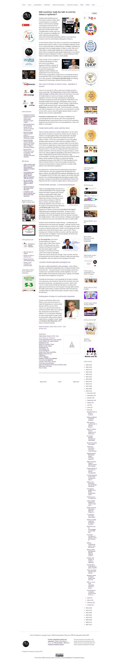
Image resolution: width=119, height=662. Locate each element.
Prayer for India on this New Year (29, 256)
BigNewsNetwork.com (45, 353)
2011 (87, 615)
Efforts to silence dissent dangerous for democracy (91, 431)
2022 (87, 374)
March (89, 600)
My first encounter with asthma (92, 443)
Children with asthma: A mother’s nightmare (90, 560)
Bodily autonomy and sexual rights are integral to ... (91, 510)
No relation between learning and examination (91, 438)
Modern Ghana (43, 346)
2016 (87, 388)
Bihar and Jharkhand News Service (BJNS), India (52, 364)
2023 (87, 372)
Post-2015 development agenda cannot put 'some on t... (92, 537)
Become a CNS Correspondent (73, 635)
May (88, 409)
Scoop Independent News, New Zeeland (50, 339)
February (90, 602)
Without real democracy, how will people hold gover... (92, 484)
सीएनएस (87, 4)
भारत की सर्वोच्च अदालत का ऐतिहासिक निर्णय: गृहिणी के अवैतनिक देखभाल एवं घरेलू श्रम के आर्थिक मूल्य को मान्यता (29, 175)
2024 (87, 369)
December (90, 393)
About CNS (86, 635)
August (89, 402)
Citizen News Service (45, 336)
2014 (87, 608)
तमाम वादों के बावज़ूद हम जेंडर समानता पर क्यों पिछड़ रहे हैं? (29, 188)
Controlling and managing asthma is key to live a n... (91, 592)
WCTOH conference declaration (64, 173)
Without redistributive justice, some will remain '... (91, 545)
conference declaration (56, 152)
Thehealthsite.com (44, 349)
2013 (87, 610)
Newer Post (43, 381)
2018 (87, 384)
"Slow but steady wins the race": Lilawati (91, 571)
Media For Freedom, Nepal (46, 344)
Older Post (76, 381)
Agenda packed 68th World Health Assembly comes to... (91, 456)
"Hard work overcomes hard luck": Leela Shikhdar (92, 449)
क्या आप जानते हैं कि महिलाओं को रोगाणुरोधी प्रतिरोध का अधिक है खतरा (28, 182)
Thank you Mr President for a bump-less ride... (28, 264)
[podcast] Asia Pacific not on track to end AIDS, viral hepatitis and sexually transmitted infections (29, 153)
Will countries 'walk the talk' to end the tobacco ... (92, 424)
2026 (87, 365)
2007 (87, 624)
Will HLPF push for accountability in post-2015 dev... (91, 529)
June (88, 407)
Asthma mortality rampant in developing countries (91, 522)
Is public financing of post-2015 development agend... (92, 477)
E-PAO (41, 357)
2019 (87, 381)
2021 (87, 376)
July (88, 405)
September (90, 400)
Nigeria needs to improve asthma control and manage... (91, 464)
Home (23, 4)
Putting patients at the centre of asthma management (92, 470)
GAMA (81, 4)
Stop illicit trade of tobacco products (92, 413)
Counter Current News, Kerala (47, 361)
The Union (60, 211)
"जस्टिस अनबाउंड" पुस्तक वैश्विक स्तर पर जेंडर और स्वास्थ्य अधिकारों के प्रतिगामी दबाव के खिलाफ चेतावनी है (29, 167)
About (93, 4)
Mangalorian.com (44, 342)
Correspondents (38, 4)
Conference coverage (72, 4)
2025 (87, 367)
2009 (87, 619)
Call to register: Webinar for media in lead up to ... (91, 503)
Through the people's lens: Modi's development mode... (91, 491)
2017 (87, 386)
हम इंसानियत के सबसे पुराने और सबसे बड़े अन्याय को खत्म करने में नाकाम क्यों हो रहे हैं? (29, 194)
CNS (43, 657)
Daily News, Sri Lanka (45, 366)
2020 (87, 379)
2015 (87, 391)
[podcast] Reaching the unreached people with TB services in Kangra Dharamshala (29, 127)
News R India (43, 368)
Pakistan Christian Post (45, 358)
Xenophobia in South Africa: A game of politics (92, 566)
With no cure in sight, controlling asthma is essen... (91, 585)
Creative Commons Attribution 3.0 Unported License (69, 657)
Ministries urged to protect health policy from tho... (91, 577)
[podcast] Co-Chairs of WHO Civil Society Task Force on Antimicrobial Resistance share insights (29, 118)
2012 (87, 612)
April (88, 598)
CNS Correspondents (58, 635)
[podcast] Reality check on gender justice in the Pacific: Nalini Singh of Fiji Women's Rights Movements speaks (29, 143)
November (90, 395)
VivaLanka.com (43, 363)
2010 (87, 617)
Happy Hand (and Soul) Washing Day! (29, 259)
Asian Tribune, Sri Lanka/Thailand (48, 341)
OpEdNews (42, 355)
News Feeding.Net (44, 350)
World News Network (45, 352)
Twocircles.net (43, 360)
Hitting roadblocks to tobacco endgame (92, 418)
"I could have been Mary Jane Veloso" (91, 516)
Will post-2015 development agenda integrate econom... (91, 552)
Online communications (58, 4)
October (89, 398)
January (89, 605)
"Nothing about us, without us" (91, 497)
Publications (47, 4)
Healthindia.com (43, 347)
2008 (87, 622)
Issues (29, 4)
